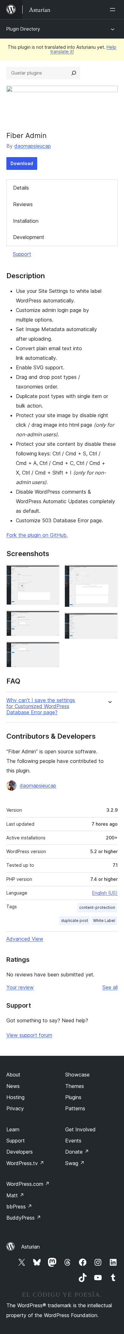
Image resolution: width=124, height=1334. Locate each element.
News (13, 1086)
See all (110, 987)
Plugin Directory (23, 29)
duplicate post (74, 920)
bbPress (19, 1206)
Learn (12, 1129)
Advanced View (24, 939)
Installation (25, 221)
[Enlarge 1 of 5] (51, 573)
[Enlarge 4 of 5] (109, 573)
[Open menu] (114, 9)
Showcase (77, 1074)
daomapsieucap (32, 146)
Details (21, 188)
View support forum (29, 1035)
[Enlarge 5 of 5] (109, 621)
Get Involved (80, 1129)
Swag (75, 1163)
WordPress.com (28, 1184)
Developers (19, 1152)
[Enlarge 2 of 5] (51, 618)
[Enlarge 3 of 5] (51, 650)
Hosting (15, 1097)
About (13, 1074)
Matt (15, 1195)
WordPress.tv (25, 1163)
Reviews (23, 204)
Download (21, 163)
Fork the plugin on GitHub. (37, 535)
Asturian (30, 1246)
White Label (104, 920)
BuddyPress (23, 1217)
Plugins (73, 1097)
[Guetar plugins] (73, 73)
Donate (77, 1152)
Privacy (15, 1108)
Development (28, 237)
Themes (74, 1086)
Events (73, 1140)
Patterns (75, 1108)
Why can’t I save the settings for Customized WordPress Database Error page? (40, 706)
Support (22, 254)
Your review (20, 987)
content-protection (97, 907)
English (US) (105, 892)
